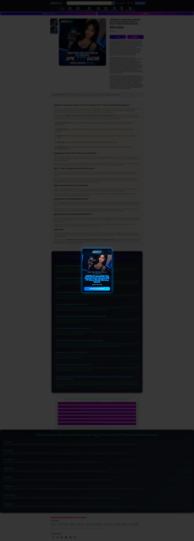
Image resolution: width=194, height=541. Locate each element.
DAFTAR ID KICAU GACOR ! (97, 288)
